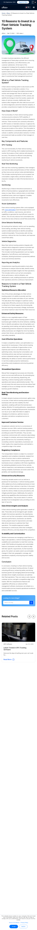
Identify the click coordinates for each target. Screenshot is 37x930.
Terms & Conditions (14, 922)
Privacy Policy (24, 922)
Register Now (21, 2)
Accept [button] (13, 926)
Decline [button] (23, 926)
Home (3, 13)
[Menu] (33, 7)
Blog (8, 13)
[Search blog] (31, 602)
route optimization (10, 210)
